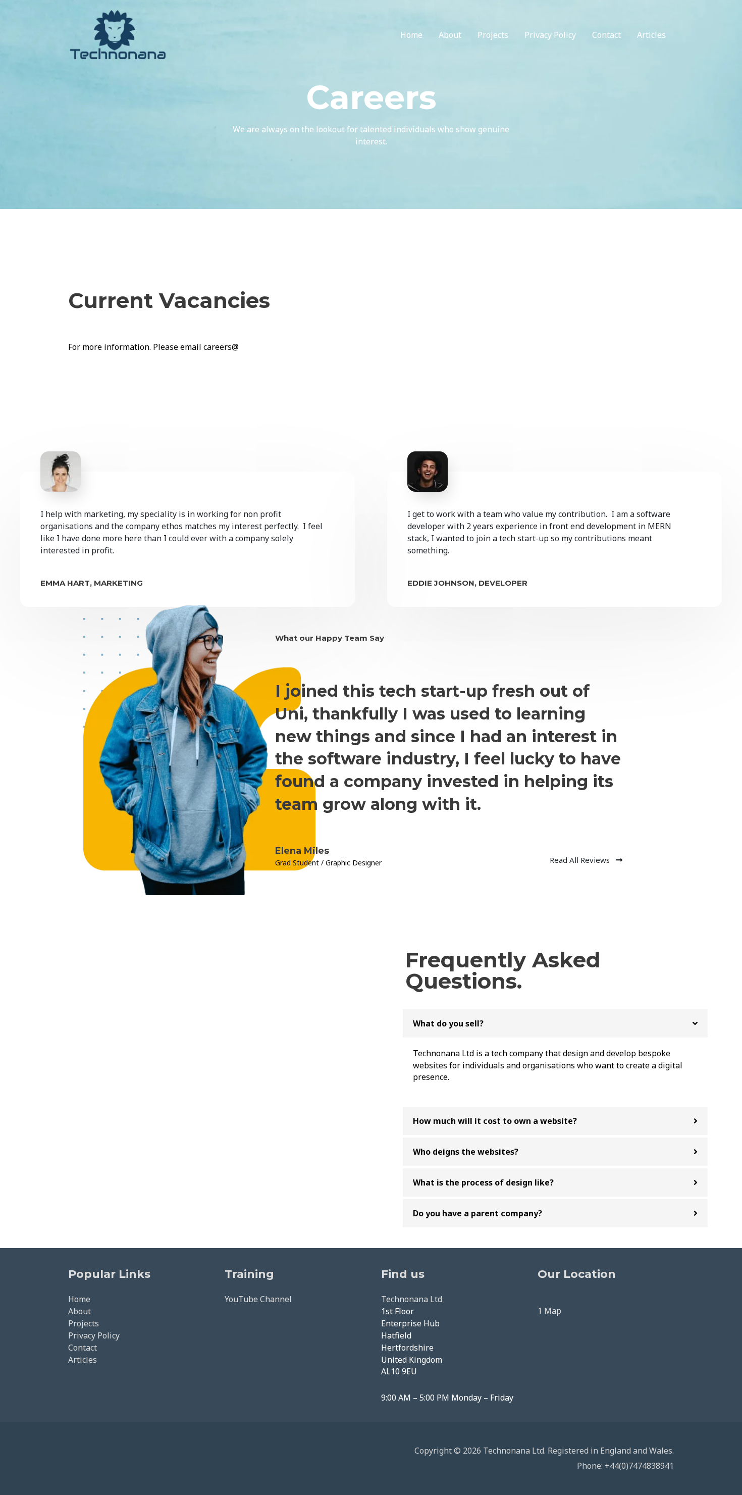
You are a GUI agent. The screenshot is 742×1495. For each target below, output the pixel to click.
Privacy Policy (550, 34)
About (450, 34)
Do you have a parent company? (477, 1213)
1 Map (549, 1310)
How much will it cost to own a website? (495, 1120)
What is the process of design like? (483, 1182)
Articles (651, 34)
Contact (606, 34)
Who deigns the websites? (465, 1151)
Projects (493, 34)
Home (411, 34)
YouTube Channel (258, 1299)
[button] (555, 1023)
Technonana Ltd (411, 1299)
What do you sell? (448, 1023)
